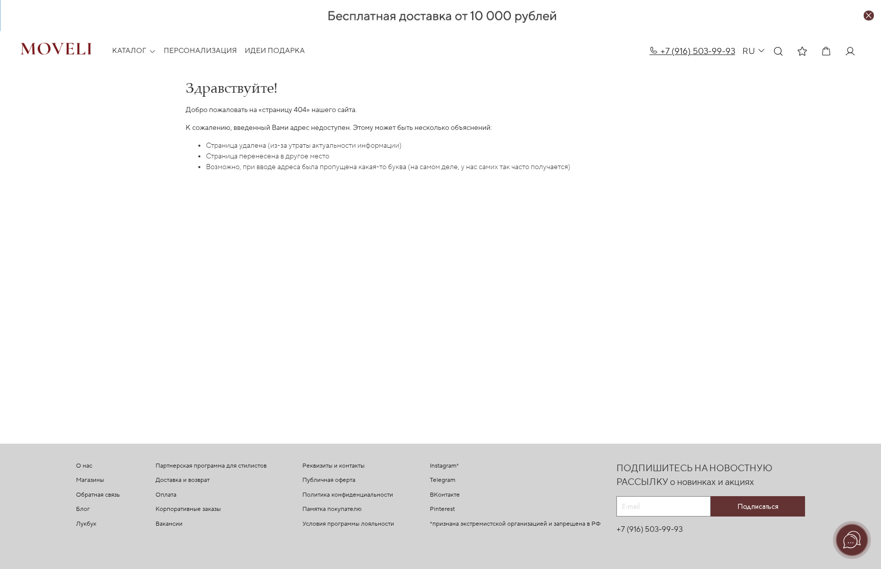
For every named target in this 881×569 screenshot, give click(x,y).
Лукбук (86, 524)
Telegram (442, 480)
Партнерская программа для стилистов (211, 466)
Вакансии (169, 524)
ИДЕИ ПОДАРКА (275, 51)
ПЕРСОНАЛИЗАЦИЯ (200, 51)
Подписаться (758, 506)
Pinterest (442, 509)
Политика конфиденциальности (347, 495)
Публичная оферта (328, 480)
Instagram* (444, 466)
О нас (84, 466)
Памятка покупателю (331, 509)
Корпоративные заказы (188, 509)
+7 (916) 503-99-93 (696, 51)
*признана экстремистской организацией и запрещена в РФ (515, 524)
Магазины (90, 480)
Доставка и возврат (183, 480)
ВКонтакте (445, 495)
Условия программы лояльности (348, 524)
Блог (83, 509)
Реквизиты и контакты (333, 466)
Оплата (166, 495)
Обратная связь (98, 495)
